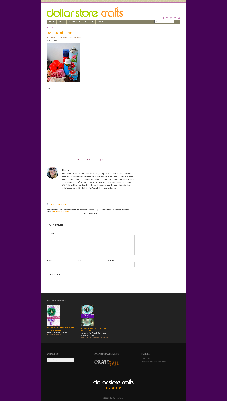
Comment (50, 233)
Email (79, 260)
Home (49, 27)
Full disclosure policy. (61, 211)
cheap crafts (59, 328)
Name (49, 260)
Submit (61, 22)
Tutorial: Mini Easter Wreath (57, 333)
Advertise (102, 22)
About (51, 22)
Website (111, 260)
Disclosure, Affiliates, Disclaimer (153, 362)
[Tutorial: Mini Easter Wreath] (53, 316)
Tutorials (89, 22)
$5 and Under (51, 328)
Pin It (103, 160)
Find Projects (74, 22)
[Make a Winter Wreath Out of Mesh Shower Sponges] (87, 316)
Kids (52, 330)
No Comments (75, 37)
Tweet (91, 160)
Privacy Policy (146, 358)
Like (78, 160)
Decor (66, 328)
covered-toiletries (59, 33)
